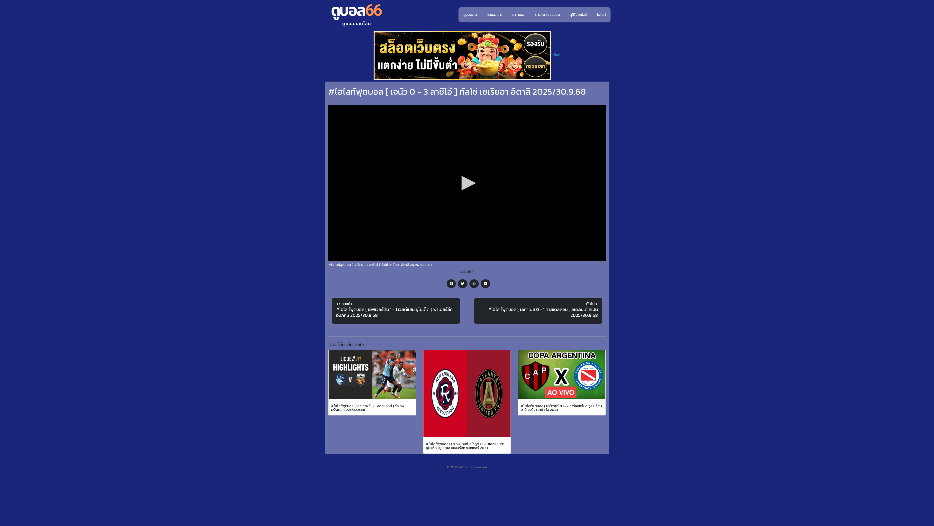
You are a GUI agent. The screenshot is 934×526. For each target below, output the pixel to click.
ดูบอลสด (470, 14)
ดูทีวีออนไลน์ (578, 14)
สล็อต (555, 54)
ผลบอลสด (494, 14)
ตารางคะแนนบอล (547, 14)
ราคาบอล (518, 14)
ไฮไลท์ (601, 14)
